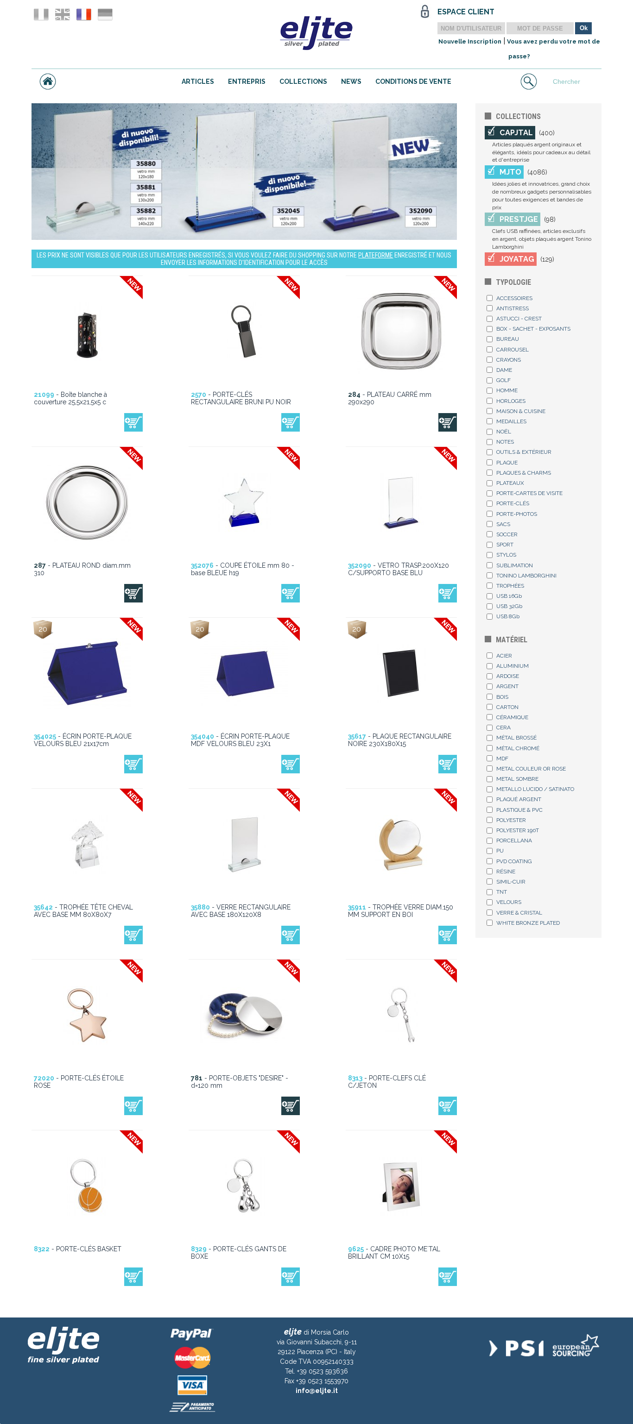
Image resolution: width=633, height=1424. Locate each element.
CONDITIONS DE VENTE (413, 81)
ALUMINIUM (512, 666)
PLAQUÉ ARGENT (518, 799)
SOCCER (507, 534)
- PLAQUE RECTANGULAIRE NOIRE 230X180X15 (399, 740)
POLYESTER (511, 820)
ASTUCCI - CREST (519, 318)
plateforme (375, 255)
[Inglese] (62, 14)
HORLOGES (510, 401)
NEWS (351, 81)
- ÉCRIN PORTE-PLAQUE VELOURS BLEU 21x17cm (83, 740)
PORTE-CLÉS (512, 503)
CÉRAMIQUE (512, 717)
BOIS (502, 697)
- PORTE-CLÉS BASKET (77, 1249)
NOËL (503, 431)
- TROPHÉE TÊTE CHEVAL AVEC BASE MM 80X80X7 (83, 910)
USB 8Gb (507, 616)
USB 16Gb (509, 596)
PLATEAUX (510, 483)
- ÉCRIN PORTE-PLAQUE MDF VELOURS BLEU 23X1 (240, 740)
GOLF (503, 380)
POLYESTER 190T (517, 830)
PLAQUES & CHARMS (523, 473)
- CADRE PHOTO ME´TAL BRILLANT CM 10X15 (394, 1252)
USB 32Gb (509, 606)
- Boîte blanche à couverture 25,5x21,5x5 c (70, 398)
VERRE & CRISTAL (519, 913)
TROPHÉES (510, 586)
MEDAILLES (511, 421)
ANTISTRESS (512, 308)
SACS (503, 524)
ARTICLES (198, 81)
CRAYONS (508, 360)
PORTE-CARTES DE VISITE (529, 493)
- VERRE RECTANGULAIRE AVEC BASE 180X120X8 (241, 910)
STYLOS (506, 555)
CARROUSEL (512, 349)
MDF (502, 758)
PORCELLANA (514, 840)
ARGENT (507, 686)
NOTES (505, 442)
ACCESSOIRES (514, 298)
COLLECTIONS (303, 81)
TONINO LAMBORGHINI (526, 575)
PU (500, 850)
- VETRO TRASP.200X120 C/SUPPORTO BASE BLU (398, 569)
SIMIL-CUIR (510, 881)
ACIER (504, 655)
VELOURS (508, 902)
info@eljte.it (317, 1390)
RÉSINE (505, 871)
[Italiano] (41, 14)
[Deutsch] (105, 14)
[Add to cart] (133, 422)
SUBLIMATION (514, 565)
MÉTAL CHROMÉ (517, 748)
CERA (503, 727)
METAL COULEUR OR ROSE (531, 768)
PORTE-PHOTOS (516, 514)
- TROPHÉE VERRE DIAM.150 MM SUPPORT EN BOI (400, 910)
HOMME (507, 390)
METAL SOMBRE (517, 779)
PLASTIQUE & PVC (519, 810)
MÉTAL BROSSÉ (516, 737)
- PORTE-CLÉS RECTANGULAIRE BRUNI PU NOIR (241, 398)
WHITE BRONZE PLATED (528, 923)
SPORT (504, 544)
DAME (504, 370)
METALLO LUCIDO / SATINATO (535, 789)
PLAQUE (507, 462)
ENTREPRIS (247, 81)
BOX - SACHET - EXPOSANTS (533, 329)
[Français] (83, 14)
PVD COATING (514, 861)
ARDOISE (507, 676)
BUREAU (507, 339)
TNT (501, 892)
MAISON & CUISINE (520, 411)
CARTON (507, 707)
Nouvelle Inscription (469, 41)
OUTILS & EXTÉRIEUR (523, 452)
